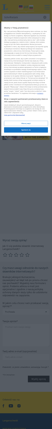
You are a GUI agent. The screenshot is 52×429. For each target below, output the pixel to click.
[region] (26, 78)
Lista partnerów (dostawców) (14, 115)
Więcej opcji (26, 123)
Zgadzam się (26, 130)
